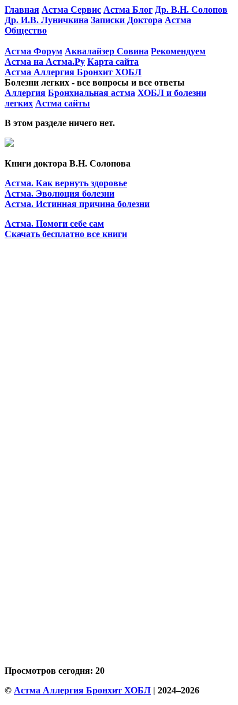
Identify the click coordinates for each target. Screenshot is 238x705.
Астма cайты (62, 103)
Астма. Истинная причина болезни (77, 204)
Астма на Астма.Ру (45, 62)
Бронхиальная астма (91, 93)
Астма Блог (128, 9)
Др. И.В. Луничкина (46, 20)
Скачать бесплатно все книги (66, 234)
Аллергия (25, 93)
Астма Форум (33, 51)
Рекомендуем (178, 51)
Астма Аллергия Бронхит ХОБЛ (73, 72)
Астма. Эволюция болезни (59, 193)
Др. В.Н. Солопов (191, 9)
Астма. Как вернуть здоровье (66, 183)
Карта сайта (113, 62)
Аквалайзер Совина (106, 51)
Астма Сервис (71, 9)
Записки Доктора (126, 20)
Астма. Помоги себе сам (54, 223)
